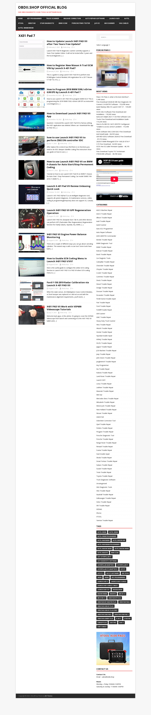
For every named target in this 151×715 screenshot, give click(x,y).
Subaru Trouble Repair (104, 465)
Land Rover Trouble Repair (106, 376)
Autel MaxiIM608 (103, 540)
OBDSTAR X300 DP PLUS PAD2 (107, 610)
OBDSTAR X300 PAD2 (104, 614)
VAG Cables (123, 23)
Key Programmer (34, 18)
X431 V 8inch (101, 627)
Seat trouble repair (103, 454)
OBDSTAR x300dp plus (105, 618)
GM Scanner (109, 23)
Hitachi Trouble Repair (104, 328)
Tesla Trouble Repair (103, 472)
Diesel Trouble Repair (104, 284)
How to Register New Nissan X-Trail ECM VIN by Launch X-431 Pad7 (70, 67)
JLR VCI (97, 23)
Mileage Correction (72, 18)
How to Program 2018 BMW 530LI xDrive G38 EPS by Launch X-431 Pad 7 (69, 91)
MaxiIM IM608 (102, 594)
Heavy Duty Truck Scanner (105, 321)
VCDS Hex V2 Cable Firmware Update (109, 146)
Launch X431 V (102, 581)
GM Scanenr (100, 314)
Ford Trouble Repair (103, 306)
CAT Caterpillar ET (104, 557)
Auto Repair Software (95, 18)
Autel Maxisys (102, 553)
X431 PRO (113, 623)
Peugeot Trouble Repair (104, 432)
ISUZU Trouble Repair (104, 343)
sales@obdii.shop (108, 677)
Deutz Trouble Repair (104, 280)
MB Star (99, 395)
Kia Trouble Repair (103, 369)
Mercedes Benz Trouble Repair (107, 398)
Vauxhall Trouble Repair (104, 494)
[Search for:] (114, 37)
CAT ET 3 (100, 573)
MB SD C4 (122, 594)
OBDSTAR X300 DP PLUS (105, 606)
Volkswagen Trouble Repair (106, 498)
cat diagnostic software (107, 561)
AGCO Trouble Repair (104, 214)
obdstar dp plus (114, 598)
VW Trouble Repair (103, 506)
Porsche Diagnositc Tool (105, 435)
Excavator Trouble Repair (105, 295)
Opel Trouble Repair (103, 424)
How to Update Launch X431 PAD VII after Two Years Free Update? (67, 43)
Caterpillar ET (122, 565)
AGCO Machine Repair (104, 210)
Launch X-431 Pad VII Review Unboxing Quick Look (68, 187)
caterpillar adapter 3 (105, 565)
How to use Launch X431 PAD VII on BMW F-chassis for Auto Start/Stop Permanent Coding (70, 164)
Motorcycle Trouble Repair (105, 406)
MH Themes (48, 696)
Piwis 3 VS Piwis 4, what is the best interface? (112, 97)
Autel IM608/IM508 (25, 28)
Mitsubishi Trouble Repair (105, 402)
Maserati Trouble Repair (105, 391)
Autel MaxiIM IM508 (104, 549)
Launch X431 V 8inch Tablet (107, 585)
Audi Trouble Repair (103, 221)
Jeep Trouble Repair (103, 354)
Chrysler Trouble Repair (104, 269)
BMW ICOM (63, 23)
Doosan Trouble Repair (104, 291)
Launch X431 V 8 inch (118, 581)
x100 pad (127, 618)
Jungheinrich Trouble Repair (106, 362)
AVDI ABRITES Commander (106, 236)
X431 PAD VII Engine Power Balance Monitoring (66, 236)
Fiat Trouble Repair (103, 302)
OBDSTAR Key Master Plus (106, 602)
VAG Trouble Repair (103, 491)
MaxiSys (113, 594)
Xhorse (98, 513)
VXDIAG (99, 509)
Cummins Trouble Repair (105, 277)
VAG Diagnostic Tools (104, 487)
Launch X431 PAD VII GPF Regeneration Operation (69, 212)
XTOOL (99, 517)
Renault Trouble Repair (104, 446)
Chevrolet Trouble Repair (105, 266)
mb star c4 (101, 598)
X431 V (121, 623)
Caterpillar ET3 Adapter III (107, 569)
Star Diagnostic (47, 23)
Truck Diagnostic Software (105, 480)
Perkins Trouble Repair (104, 428)
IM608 (107, 577)
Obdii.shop (66, 47)
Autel (126, 18)
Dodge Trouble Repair (104, 288)
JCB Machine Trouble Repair (106, 350)
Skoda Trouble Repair (104, 458)
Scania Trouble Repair (104, 450)
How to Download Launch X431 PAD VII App (68, 115)
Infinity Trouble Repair (104, 339)
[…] (62, 56)
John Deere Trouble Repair (105, 358)
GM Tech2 (125, 573)
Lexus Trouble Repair (104, 384)
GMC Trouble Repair (103, 317)
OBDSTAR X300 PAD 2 (121, 614)
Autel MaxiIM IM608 (122, 549)
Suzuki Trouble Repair (104, 469)
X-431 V (118, 618)
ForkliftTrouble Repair (104, 310)
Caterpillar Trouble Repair (105, 262)
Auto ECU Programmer (104, 229)
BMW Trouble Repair (103, 247)
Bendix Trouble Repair (104, 240)
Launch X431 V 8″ (103, 590)
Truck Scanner (52, 18)
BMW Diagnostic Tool (104, 243)
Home (20, 18)
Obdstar (31, 23)
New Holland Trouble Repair (106, 410)
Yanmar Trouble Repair (104, 520)
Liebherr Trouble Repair (104, 387)
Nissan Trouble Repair (104, 413)
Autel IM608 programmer (106, 536)
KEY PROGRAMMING (118, 577)
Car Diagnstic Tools (103, 258)
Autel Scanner (101, 225)
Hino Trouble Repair (103, 325)
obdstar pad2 (124, 602)
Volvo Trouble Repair (103, 502)
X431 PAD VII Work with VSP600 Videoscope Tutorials (64, 308)
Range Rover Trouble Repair (106, 443)
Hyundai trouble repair (104, 336)
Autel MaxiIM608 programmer (108, 544)
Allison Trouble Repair (104, 218)
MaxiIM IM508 (117, 590)
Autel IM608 (113, 532)
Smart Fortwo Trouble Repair (106, 461)
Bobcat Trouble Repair (104, 251)
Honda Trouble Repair (104, 332)
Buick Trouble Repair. (104, 254)
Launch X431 (114, 18)
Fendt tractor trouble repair (106, 299)
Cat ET (122, 569)
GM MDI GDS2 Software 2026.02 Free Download (114, 136)
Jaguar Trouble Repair (104, 347)
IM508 (99, 577)
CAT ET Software (112, 573)
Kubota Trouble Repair (104, 373)
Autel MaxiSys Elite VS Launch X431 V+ (110, 107)
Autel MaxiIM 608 (119, 540)
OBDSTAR (100, 417)
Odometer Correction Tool (106, 421)
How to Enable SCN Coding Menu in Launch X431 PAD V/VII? (67, 260)
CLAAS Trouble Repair (104, 273)
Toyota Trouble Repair (104, 476)
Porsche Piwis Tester (81, 23)
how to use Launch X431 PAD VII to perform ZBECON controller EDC (66, 139)
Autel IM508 (101, 532)
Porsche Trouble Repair (104, 439)
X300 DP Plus (102, 623)
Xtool (21, 23)
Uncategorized (101, 483)
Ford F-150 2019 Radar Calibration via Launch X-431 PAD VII (68, 284)
